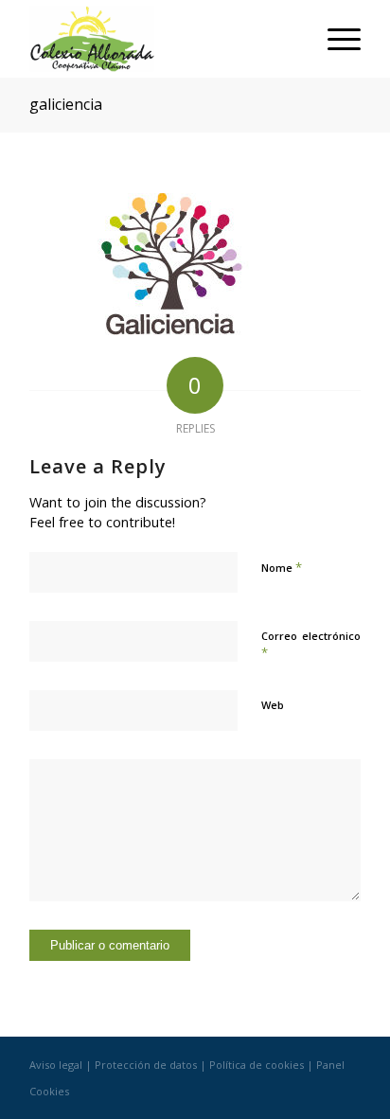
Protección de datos (146, 1064)
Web (272, 705)
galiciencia (65, 104)
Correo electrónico (311, 645)
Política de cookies (256, 1064)
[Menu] (335, 39)
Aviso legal (55, 1064)
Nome (281, 567)
